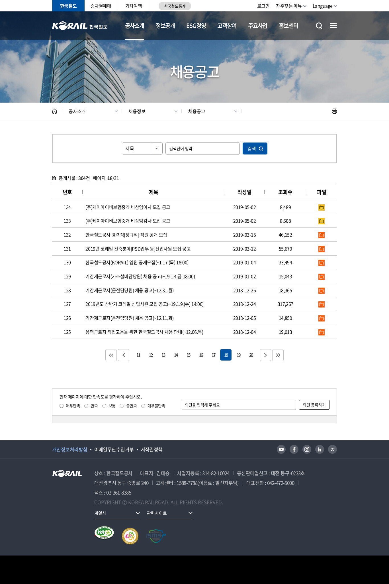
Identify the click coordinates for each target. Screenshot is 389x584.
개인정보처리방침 (69, 449)
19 (238, 354)
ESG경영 (196, 25)
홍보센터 (288, 25)
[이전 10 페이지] (123, 355)
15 (188, 354)
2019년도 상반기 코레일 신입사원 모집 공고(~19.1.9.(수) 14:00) (144, 303)
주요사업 (257, 25)
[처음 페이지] (111, 355)
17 (213, 354)
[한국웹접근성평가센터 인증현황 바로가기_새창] (104, 536)
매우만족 (73, 405)
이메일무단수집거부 (114, 449)
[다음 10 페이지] (265, 355)
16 (200, 354)
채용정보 (137, 111)
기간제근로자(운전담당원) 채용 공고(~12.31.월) (129, 290)
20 (251, 354)
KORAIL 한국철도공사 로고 (80, 25)
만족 (94, 405)
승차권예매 (101, 5)
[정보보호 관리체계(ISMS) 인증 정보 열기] (156, 536)
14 (175, 354)
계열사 (100, 513)
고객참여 (226, 25)
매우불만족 (156, 405)
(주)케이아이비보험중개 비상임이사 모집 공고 (127, 207)
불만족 (131, 405)
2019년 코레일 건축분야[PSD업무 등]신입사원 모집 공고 (138, 248)
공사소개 (134, 25)
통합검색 (319, 26)
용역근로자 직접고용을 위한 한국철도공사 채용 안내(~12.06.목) (144, 331)
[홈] (54, 111)
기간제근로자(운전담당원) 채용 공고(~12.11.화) (129, 317)
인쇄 (334, 111)
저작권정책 (152, 449)
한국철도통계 (174, 6)
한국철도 (68, 5)
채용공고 (196, 111)
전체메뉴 (333, 25)
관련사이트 (157, 513)
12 (150, 354)
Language (323, 5)
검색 (251, 148)
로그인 (263, 5)
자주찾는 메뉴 (289, 5)
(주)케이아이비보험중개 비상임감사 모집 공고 (127, 220)
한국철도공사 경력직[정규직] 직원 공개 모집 (126, 234)
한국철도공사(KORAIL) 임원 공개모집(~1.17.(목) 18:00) (136, 262)
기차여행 (133, 5)
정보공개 (165, 25)
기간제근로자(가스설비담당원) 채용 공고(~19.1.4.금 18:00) (140, 276)
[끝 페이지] (278, 355)
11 (138, 354)
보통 (112, 405)
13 (163, 354)
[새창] (281, 449)
